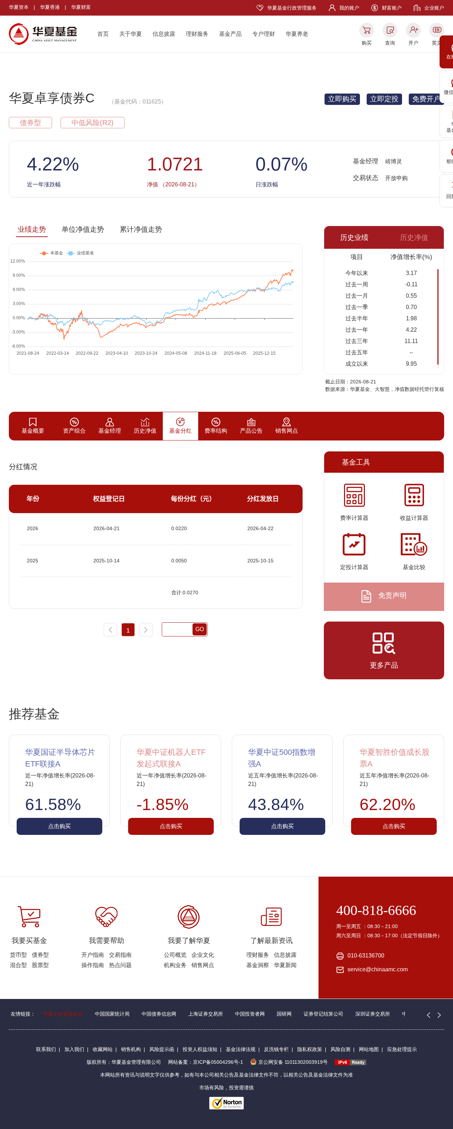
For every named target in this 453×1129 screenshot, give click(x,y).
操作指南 (92, 965)
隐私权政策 (309, 1049)
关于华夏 (130, 34)
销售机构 (131, 1049)
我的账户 (349, 8)
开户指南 (92, 955)
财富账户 (392, 8)
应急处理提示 (402, 1049)
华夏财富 (81, 7)
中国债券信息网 (159, 1014)
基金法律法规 (241, 1049)
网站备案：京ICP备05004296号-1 (205, 1062)
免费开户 (426, 99)
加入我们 (74, 1049)
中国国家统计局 (112, 1014)
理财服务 (197, 34)
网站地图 (369, 1049)
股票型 (40, 965)
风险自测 (340, 1049)
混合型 (18, 965)
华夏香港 (50, 7)
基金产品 (230, 34)
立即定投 (384, 99)
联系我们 (46, 1049)
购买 (367, 43)
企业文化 (202, 955)
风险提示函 (161, 1049)
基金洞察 (257, 965)
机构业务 (175, 965)
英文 (437, 43)
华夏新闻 (285, 965)
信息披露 (164, 34)
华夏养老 (297, 34)
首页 (103, 34)
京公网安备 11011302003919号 (293, 1062)
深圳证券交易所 (372, 1014)
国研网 (284, 1014)
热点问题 (120, 965)
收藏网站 (103, 1049)
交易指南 (120, 955)
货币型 (18, 955)
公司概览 (175, 955)
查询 (390, 43)
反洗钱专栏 (276, 1049)
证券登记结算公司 (323, 1014)
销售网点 (202, 965)
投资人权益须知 (200, 1049)
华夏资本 (19, 7)
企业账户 (434, 8)
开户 (413, 43)
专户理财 (263, 34)
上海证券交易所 (205, 1014)
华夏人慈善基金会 (63, 1014)
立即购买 (342, 99)
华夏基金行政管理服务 (292, 8)
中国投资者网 (250, 1014)
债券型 (40, 955)
